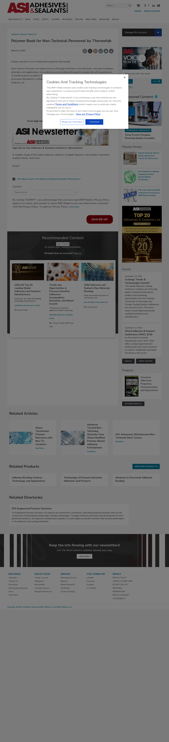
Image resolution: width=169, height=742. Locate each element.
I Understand (94, 122)
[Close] (125, 77)
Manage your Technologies (72, 122)
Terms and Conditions (66, 104)
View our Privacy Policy (88, 114)
